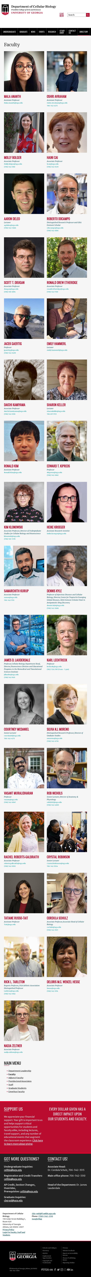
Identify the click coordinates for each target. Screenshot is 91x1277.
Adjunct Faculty (15, 1077)
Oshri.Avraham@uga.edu (57, 103)
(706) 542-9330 (10, 866)
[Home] (28, 11)
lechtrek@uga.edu (54, 667)
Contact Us (72, 31)
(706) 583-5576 (9, 539)
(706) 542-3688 (53, 608)
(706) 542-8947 (10, 802)
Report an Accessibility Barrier (70, 1254)
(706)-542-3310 (46, 1216)
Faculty (12, 1074)
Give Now (62, 15)
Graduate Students (17, 1088)
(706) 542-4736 (52, 741)
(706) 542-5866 (10, 228)
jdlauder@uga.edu (11, 675)
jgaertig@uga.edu (11, 350)
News (33, 31)
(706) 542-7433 (9, 677)
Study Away (62, 31)
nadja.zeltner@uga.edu (13, 1052)
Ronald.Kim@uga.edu (13, 472)
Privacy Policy (8, 1230)
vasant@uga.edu (11, 800)
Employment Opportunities (47, 1257)
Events (42, 31)
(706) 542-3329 (52, 167)
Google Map (37, 1219)
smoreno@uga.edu (54, 738)
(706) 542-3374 (52, 991)
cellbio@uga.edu (13, 1170)
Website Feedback (69, 1250)
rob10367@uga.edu (54, 802)
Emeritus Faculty (16, 1091)
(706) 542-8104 (52, 231)
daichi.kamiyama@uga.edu (15, 411)
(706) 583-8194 (10, 292)
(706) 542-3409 (10, 353)
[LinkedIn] (71, 1269)
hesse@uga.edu (53, 988)
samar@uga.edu (10, 597)
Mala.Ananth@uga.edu (13, 103)
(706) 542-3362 (9, 994)
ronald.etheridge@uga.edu (58, 289)
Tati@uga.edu (10, 925)
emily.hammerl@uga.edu (57, 350)
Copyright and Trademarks (47, 1261)
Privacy (65, 1248)
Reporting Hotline (69, 1262)
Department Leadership (19, 1071)
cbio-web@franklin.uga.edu (44, 1213)
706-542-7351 (9, 600)
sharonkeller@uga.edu (56, 411)
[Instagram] (61, 1269)
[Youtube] (68, 1269)
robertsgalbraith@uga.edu (15, 863)
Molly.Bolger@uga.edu (13, 164)
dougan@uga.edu (11, 289)
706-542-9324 (52, 866)
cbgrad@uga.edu (13, 1200)
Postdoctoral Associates (20, 1081)
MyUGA (45, 1253)
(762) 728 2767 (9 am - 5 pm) (58, 669)
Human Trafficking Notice (69, 1259)
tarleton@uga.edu (11, 991)
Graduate (23, 31)
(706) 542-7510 (52, 292)
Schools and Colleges (50, 1248)
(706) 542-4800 (53, 805)
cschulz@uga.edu (54, 927)
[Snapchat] (65, 1269)
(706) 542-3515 (52, 930)
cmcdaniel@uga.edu (12, 736)
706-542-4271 (52, 106)
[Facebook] (55, 1269)
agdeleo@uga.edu (11, 225)
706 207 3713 (52, 414)
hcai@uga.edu (52, 164)
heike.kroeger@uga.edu (56, 534)
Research (52, 31)
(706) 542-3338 (9, 414)
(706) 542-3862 (52, 475)
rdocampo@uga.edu (55, 228)
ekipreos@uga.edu (54, 472)
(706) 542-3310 (9, 167)
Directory (84, 31)
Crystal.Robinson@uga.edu (58, 863)
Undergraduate (9, 31)
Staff (10, 1084)
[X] (58, 1269)
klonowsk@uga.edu (12, 536)
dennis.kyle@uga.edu (55, 605)
